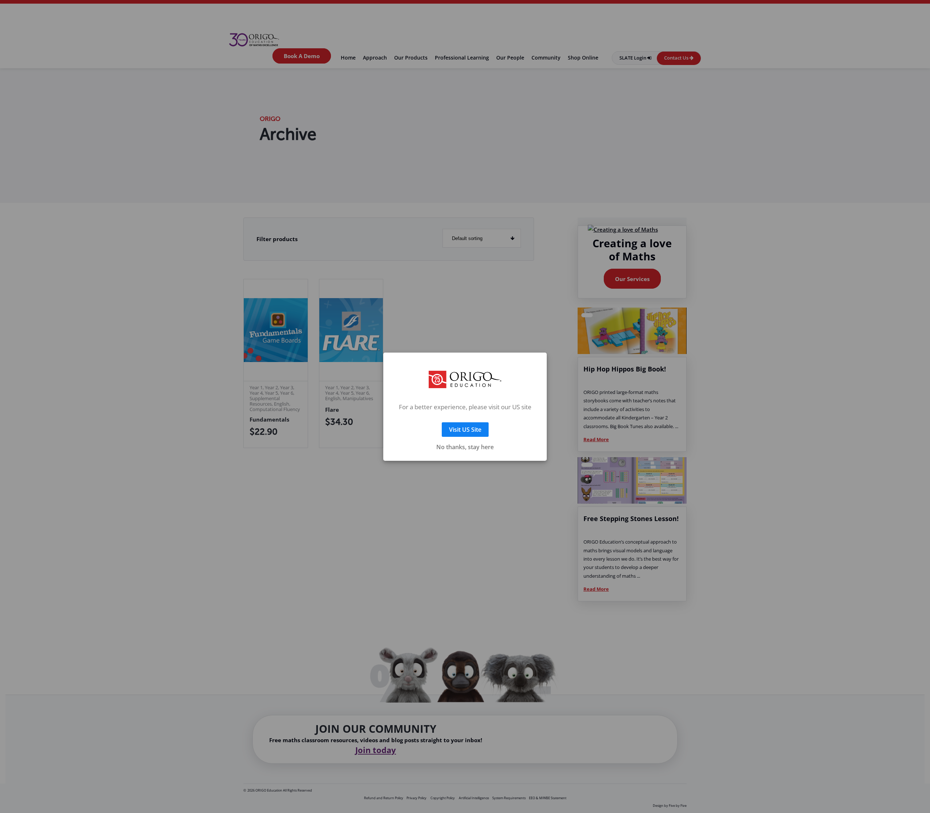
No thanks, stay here (465, 438)
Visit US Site (465, 421)
